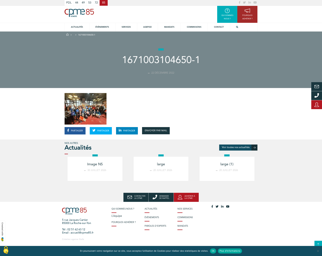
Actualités (77, 27)
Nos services (185, 209)
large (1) (226, 164)
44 (76, 2)
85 (103, 2)
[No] (317, 251)
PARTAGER (76, 131)
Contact (219, 27)
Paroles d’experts (155, 226)
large (161, 164)
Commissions (194, 27)
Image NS (95, 164)
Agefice (147, 27)
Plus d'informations (230, 250)
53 (89, 2)
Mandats (169, 27)
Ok (213, 250)
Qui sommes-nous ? (123, 209)
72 (96, 2)
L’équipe (117, 216)
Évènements (102, 27)
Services (126, 27)
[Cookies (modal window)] (6, 250)
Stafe (81, 239)
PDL (69, 2)
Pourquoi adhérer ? (124, 222)
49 (83, 2)
